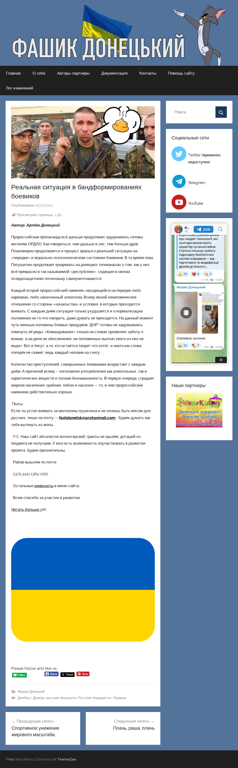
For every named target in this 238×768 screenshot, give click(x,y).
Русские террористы (94, 698)
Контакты (147, 73)
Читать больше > (26, 509)
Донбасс (24, 698)
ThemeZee (66, 759)
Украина (119, 698)
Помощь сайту (181, 73)
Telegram (196, 182)
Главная (13, 73)
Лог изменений (19, 87)
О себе (39, 73)
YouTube (195, 203)
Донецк (39, 698)
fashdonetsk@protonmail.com (87, 417)
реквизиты (43, 485)
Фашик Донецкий (31, 691)
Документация (114, 73)
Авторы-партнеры (73, 73)
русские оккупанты (61, 698)
